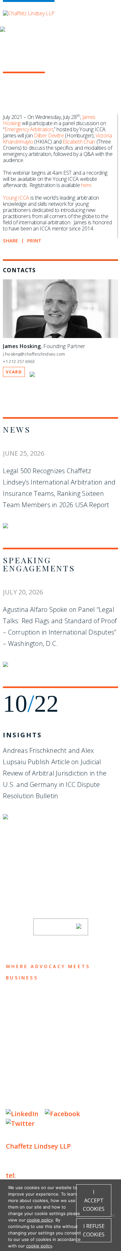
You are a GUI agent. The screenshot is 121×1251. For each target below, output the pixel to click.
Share (10, 240)
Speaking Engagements (39, 564)
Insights (22, 735)
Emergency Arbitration (29, 129)
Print (34, 240)
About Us (24, 998)
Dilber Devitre (49, 135)
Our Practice (32, 1023)
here (86, 185)
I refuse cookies (94, 1230)
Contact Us (29, 1061)
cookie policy (40, 1219)
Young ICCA (16, 197)
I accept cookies (94, 1200)
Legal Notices (72, 1080)
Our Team (25, 1011)
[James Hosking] (60, 336)
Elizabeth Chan (79, 141)
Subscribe (56, 926)
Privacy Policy (25, 1080)
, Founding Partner (44, 346)
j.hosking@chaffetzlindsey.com (34, 354)
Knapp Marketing (68, 1100)
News (16, 429)
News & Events (35, 1049)
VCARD (14, 372)
